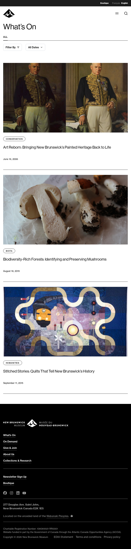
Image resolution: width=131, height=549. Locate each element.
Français (116, 3)
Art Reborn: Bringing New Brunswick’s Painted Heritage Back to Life (57, 147)
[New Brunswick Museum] (9, 13)
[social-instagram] (11, 493)
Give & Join (10, 447)
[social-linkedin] (18, 493)
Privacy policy (112, 536)
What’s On (9, 435)
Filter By (11, 47)
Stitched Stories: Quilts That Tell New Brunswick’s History (49, 371)
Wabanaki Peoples (57, 516)
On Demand (10, 441)
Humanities (12, 363)
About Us (8, 454)
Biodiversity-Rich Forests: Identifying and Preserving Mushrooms (54, 259)
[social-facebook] (5, 493)
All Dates (33, 47)
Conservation (14, 139)
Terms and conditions (88, 536)
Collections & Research (17, 460)
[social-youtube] (24, 493)
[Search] (126, 13)
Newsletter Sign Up (15, 476)
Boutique (104, 3)
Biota (9, 251)
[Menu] (117, 13)
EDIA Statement (63, 536)
